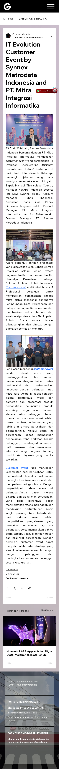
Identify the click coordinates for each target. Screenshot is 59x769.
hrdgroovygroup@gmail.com (23, 712)
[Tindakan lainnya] (51, 36)
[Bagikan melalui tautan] (29, 588)
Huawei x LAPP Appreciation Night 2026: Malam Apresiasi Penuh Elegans (29, 653)
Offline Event (12, 573)
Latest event (12, 569)
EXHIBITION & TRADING (33, 18)
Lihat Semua (47, 610)
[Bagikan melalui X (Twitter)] (14, 588)
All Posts (8, 18)
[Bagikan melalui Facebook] (7, 588)
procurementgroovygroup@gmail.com (27, 742)
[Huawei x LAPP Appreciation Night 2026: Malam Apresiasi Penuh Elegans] (29, 631)
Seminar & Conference (17, 578)
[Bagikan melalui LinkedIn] (22, 588)
